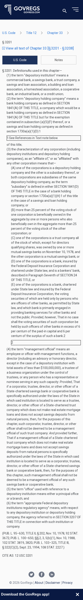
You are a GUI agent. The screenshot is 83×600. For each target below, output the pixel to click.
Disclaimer (53, 582)
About (39, 582)
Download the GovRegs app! (25, 594)
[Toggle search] (65, 10)
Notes (59, 60)
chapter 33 (55, 33)
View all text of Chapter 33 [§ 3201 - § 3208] (39, 48)
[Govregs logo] (22, 10)
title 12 (31, 33)
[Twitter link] (31, 575)
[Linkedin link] (52, 575)
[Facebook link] (41, 575)
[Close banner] (77, 594)
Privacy (67, 582)
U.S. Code (8, 33)
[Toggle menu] (75, 10)
